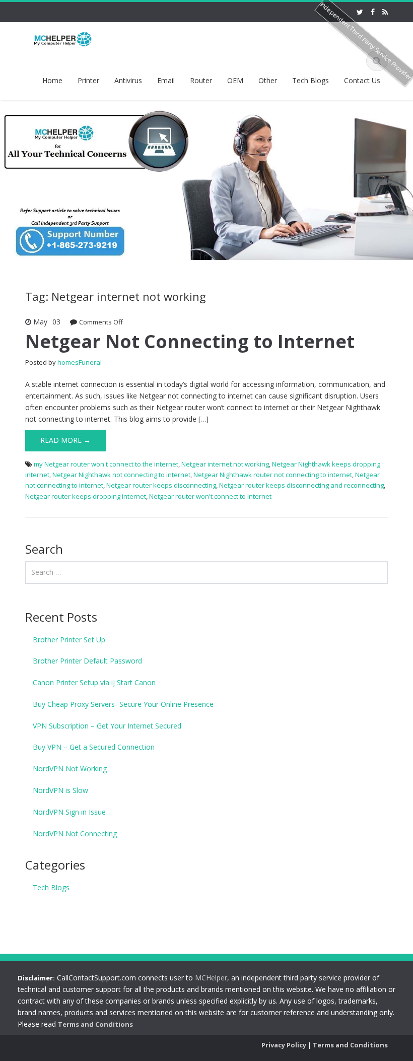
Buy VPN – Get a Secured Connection (94, 747)
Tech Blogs (310, 80)
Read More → (65, 440)
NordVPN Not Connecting (75, 833)
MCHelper (211, 977)
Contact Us (362, 80)
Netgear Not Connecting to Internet (190, 341)
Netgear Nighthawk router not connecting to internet (272, 474)
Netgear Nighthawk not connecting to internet (121, 474)
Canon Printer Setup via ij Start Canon (94, 682)
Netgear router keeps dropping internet (85, 496)
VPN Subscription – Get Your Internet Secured (107, 726)
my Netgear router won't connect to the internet (106, 464)
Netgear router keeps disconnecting (161, 485)
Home (52, 80)
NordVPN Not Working (70, 768)
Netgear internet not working (225, 464)
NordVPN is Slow (60, 790)
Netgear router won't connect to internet (210, 496)
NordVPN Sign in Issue (69, 812)
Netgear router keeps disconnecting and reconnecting (301, 485)
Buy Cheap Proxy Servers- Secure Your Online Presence (123, 704)
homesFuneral (79, 362)
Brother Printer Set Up (69, 639)
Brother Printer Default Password (87, 661)
